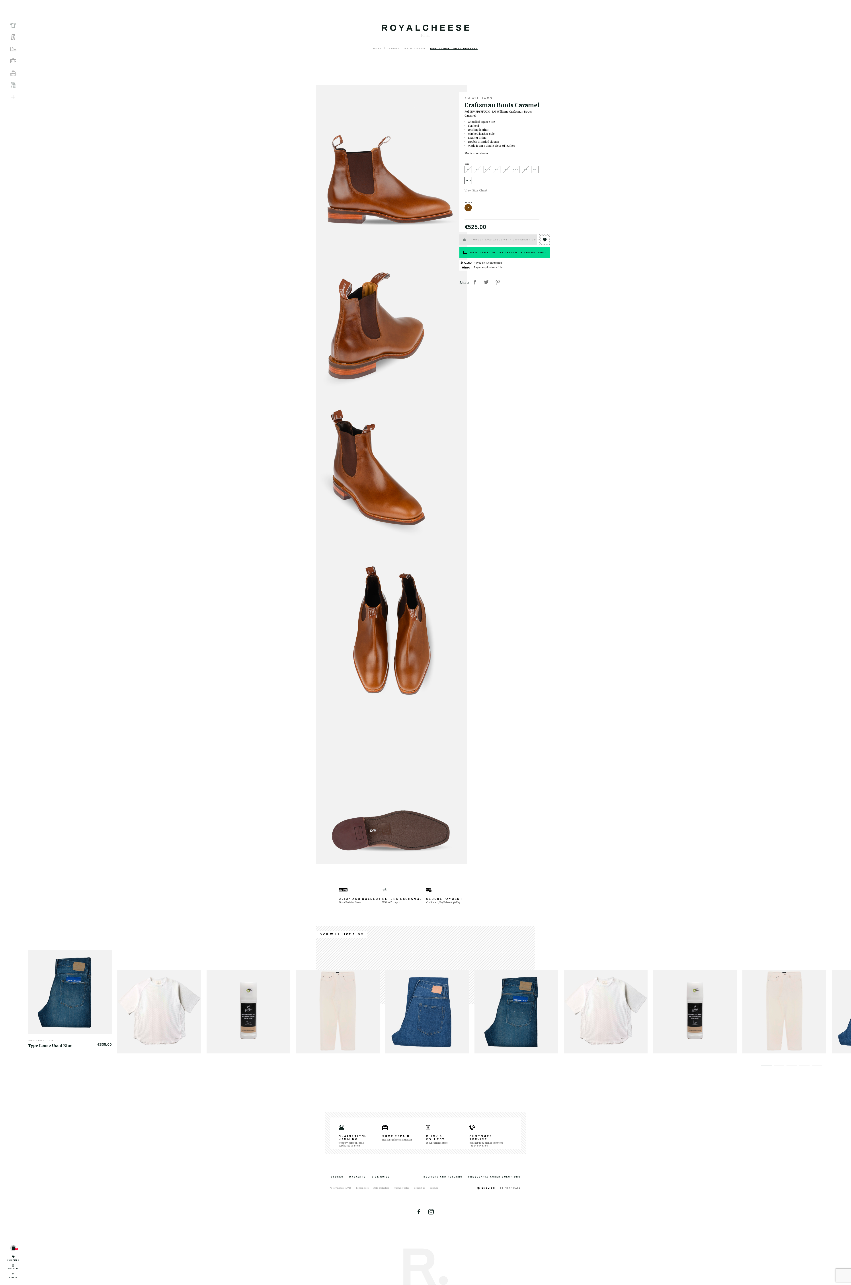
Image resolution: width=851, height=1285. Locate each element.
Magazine (357, 1177)
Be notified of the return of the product (508, 253)
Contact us (419, 1188)
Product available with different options (503, 240)
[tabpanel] (72, 999)
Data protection (381, 1188)
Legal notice (362, 1188)
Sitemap (434, 1188)
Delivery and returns (443, 1177)
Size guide (380, 1177)
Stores (337, 1177)
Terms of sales (401, 1188)
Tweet (486, 282)
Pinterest (497, 282)
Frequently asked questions (494, 1177)
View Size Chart (476, 190)
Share (474, 282)
